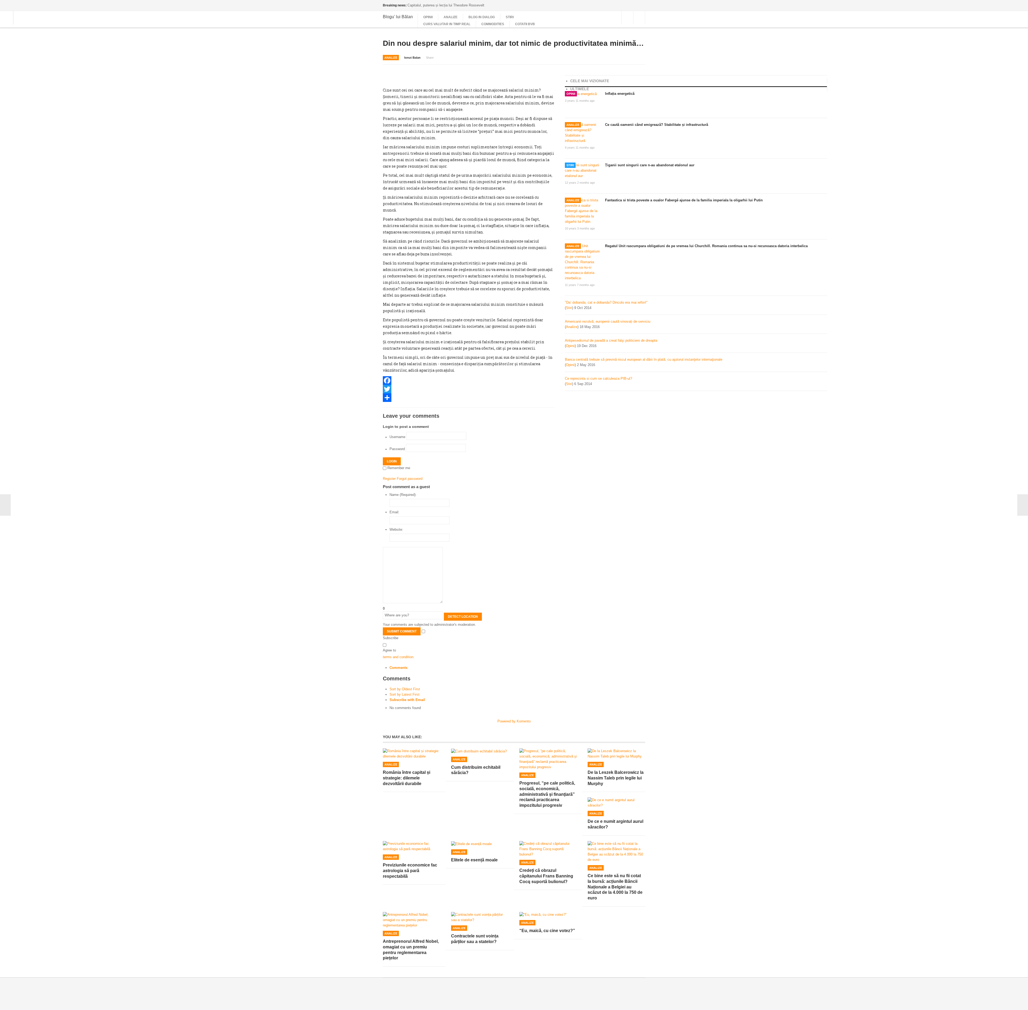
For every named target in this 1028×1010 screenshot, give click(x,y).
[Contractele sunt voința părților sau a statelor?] (480, 917)
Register (389, 479)
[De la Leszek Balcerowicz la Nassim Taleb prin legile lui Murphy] (616, 753)
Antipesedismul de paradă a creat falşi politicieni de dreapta (611, 340)
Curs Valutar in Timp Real (446, 24)
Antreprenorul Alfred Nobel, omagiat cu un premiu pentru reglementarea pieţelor (411, 949)
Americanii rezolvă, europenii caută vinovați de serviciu (607, 321)
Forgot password (409, 479)
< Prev (5, 505)
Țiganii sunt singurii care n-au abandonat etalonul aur (649, 165)
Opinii (428, 17)
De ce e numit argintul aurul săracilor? (615, 824)
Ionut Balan (412, 57)
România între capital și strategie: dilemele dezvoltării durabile (406, 778)
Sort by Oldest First (405, 689)
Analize (451, 17)
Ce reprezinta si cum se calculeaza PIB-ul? (598, 378)
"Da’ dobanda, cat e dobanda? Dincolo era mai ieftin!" (606, 302)
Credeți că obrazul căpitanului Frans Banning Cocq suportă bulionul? (546, 876)
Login (392, 461)
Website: (396, 529)
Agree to (389, 650)
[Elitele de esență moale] (480, 844)
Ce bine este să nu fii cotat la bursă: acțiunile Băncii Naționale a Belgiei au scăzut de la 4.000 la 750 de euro (615, 886)
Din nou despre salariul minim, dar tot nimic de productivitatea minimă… (513, 43)
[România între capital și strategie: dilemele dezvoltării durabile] (411, 753)
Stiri (510, 17)
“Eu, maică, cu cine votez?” (547, 930)
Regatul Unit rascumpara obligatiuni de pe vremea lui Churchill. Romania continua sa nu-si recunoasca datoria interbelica (706, 246)
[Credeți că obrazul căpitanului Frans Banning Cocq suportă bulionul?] (548, 849)
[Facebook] (468, 380)
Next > (1022, 505)
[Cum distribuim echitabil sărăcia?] (480, 751)
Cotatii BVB (525, 24)
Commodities (492, 24)
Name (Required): (403, 495)
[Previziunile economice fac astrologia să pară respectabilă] (411, 846)
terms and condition (398, 657)
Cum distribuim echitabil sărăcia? (475, 770)
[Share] (468, 397)
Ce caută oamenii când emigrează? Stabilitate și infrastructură (656, 125)
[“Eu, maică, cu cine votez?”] (548, 915)
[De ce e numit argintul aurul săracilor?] (616, 802)
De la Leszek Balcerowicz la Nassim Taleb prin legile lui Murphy (616, 778)
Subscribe (390, 638)
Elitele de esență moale (474, 860)
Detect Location (463, 617)
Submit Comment (402, 631)
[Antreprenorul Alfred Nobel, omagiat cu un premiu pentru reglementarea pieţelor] (411, 920)
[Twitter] (468, 389)
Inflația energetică (619, 94)
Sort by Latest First (404, 694)
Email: (394, 512)
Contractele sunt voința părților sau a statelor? (474, 939)
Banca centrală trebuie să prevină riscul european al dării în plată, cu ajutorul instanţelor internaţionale (643, 359)
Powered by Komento (514, 721)
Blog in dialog (481, 17)
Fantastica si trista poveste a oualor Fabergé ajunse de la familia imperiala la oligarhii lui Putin (684, 200)
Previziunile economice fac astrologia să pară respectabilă (410, 871)
